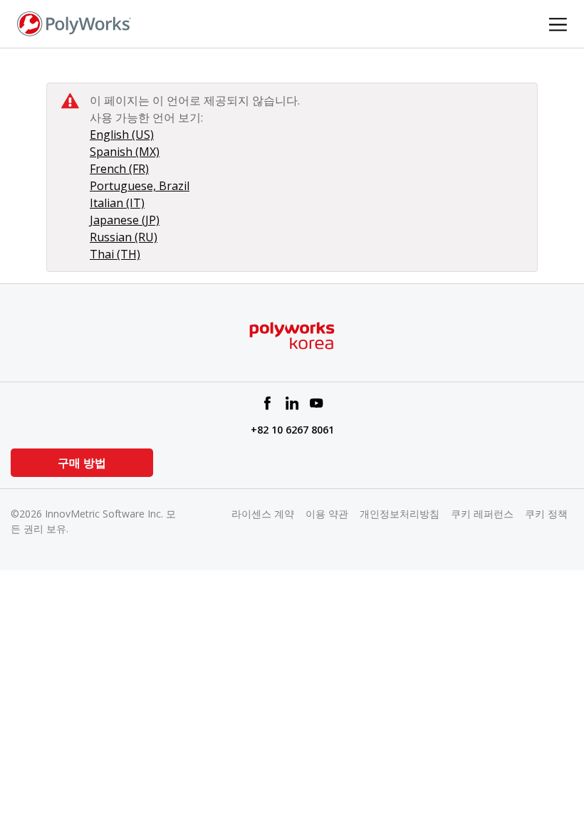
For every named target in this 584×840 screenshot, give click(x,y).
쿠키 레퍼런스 (482, 513)
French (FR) (119, 169)
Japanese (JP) (125, 220)
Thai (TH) (115, 254)
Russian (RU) (123, 237)
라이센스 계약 (262, 513)
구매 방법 (82, 463)
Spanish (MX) (125, 151)
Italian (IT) (117, 203)
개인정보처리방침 (399, 513)
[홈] (74, 23)
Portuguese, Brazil (139, 186)
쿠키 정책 (546, 513)
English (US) (122, 134)
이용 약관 (327, 513)
